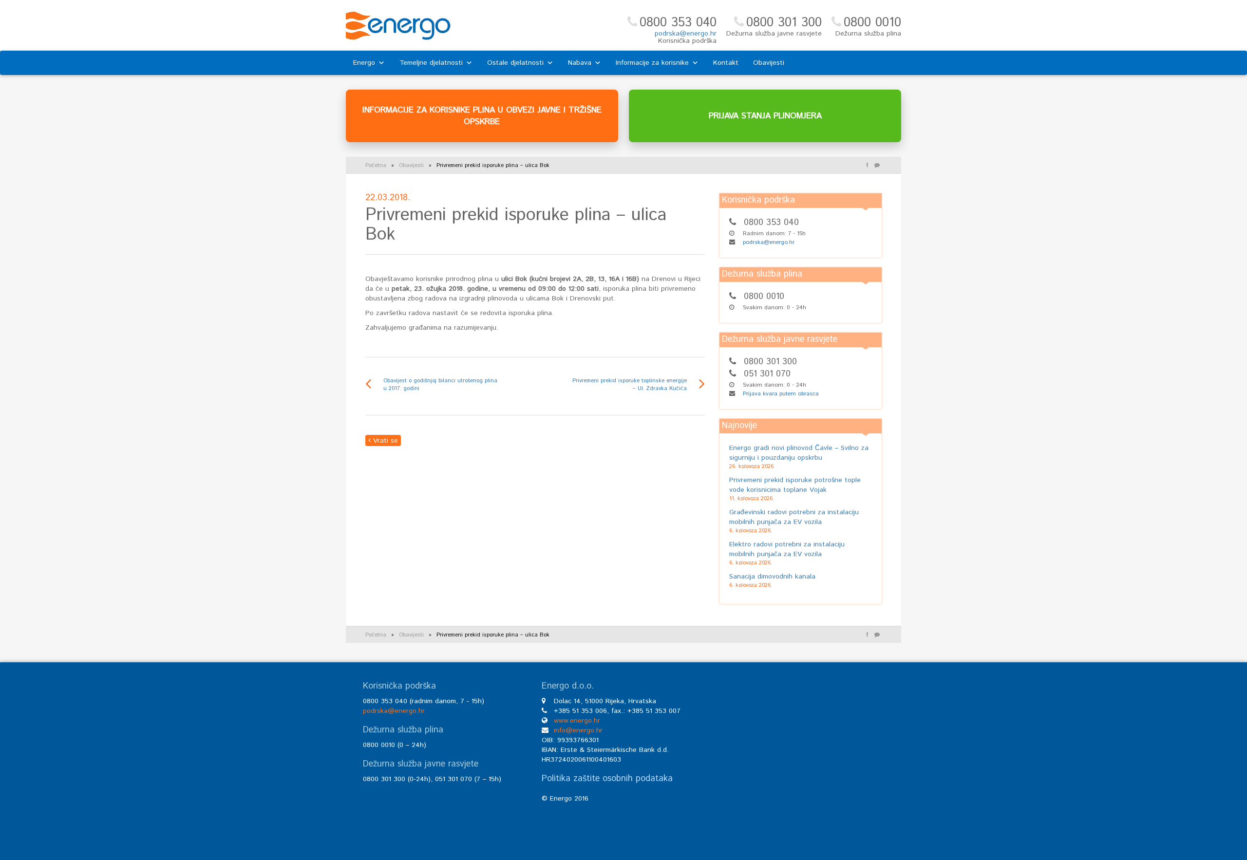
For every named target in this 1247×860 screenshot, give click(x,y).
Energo (364, 63)
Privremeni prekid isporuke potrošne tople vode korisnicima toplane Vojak (795, 485)
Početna (375, 165)
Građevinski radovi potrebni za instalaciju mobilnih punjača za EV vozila (794, 517)
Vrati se (384, 441)
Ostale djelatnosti (515, 63)
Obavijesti (768, 63)
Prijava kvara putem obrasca (781, 394)
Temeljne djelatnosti (431, 63)
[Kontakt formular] (877, 165)
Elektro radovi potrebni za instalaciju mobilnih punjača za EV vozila (787, 549)
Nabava (579, 63)
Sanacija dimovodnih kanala (772, 576)
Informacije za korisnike (652, 63)
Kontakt (725, 63)
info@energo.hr (578, 730)
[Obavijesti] (867, 165)
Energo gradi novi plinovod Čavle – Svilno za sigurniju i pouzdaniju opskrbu (799, 453)
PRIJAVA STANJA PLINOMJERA (765, 116)
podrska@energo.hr (686, 33)
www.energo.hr (577, 721)
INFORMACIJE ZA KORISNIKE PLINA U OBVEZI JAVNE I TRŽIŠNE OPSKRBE (482, 116)
